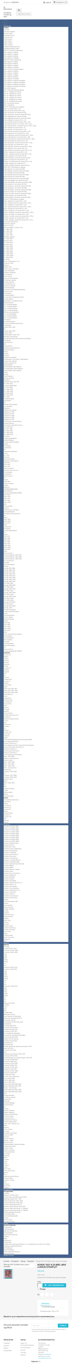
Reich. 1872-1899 (9, 756)
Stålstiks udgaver (9, 237)
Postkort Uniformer (10, 892)
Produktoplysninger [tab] (48, 1307)
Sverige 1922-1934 (9, 574)
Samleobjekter (8, 1233)
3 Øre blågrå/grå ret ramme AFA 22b (15, 116)
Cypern (6, 658)
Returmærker (8, 640)
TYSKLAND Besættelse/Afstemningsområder (18, 739)
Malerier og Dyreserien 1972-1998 (14, 1206)
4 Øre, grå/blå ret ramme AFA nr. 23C (15, 205)
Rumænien (7, 717)
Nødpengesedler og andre (12, 1212)
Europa (6, 911)
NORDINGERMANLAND (11, 489)
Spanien (6, 730)
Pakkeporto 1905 (9, 412)
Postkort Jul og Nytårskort (12, 860)
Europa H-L (7, 681)
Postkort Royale (9, 879)
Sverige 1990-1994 (10, 589)
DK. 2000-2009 (8, 256)
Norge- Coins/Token (10, 1088)
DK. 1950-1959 (8, 246)
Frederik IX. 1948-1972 (10, 986)
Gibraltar (6, 670)
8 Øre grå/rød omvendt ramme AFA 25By (16, 178)
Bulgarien (7, 664)
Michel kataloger (9, 1250)
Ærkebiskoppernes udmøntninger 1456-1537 (18, 1058)
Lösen (6, 613)
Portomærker (8, 274)
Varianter (7, 457)
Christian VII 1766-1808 (11, 950)
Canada (6, 1159)
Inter (5, 1052)
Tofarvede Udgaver (10, 88)
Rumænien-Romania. (10, 1133)
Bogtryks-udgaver (9, 224)
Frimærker (7, 1343)
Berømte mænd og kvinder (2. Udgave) (16, 1210)
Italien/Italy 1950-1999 (11, 692)
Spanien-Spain (8, 926)
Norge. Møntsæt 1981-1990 (12, 1086)
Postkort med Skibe (10, 881)
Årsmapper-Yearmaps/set (12, 513)
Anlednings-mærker (10, 357)
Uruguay (6, 1184)
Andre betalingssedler (11, 1216)
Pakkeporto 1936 (9, 417)
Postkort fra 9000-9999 (11, 841)
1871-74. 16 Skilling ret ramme (13, 99)
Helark (6, 372)
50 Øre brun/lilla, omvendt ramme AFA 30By (17, 193)
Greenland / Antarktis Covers (13, 425)
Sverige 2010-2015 (9, 602)
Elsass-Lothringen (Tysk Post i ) (14, 747)
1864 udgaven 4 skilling (11, 75)
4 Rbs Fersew (8, 39)
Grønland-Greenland (10, 898)
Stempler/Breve (9, 423)
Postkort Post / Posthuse (12, 873)
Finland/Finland (8, 1105)
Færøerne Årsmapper (11, 404)
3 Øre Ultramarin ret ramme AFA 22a (15, 112)
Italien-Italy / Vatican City (11, 1124)
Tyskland (6, 736)
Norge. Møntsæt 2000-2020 (13, 1091)
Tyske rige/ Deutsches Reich (13, 754)
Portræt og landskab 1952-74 (13, 1204)
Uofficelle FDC (8, 346)
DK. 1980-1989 (8, 252)
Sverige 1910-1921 (9, 572)
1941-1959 (7, 542)
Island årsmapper (9, 564)
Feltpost (6, 508)
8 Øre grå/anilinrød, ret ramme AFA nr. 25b (17, 137)
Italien (6, 687)
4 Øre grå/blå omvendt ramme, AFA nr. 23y (17, 122)
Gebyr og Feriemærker (11, 278)
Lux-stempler (8, 406)
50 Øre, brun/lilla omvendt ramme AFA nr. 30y (18, 161)
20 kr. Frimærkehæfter (11, 310)
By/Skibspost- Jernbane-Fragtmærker (16, 359)
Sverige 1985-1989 (9, 585)
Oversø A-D (7, 805)
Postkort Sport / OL (10, 884)
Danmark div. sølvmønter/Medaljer (14, 1035)
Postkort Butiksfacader (11, 843)
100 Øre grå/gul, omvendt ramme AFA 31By (17, 197)
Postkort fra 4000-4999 (11, 832)
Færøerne (7, 380)
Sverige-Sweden (9, 909)
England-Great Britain (11, 1114)
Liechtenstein (8, 700)
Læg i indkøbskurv (54, 1285)
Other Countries (9, 937)
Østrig (6, 794)
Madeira (6, 711)
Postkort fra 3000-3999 (11, 830)
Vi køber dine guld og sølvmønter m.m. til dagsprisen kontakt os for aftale (27, 1244)
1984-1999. (7, 519)
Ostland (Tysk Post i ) (10, 753)
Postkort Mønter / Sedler (12, 869)
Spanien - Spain (9, 1140)
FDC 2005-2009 (9, 600)
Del (42, 1294)
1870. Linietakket (9, 105)
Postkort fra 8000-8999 (11, 839)
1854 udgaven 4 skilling (11, 54)
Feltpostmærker (9, 619)
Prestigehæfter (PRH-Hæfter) (13, 369)
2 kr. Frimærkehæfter (10, 304)
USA (5, 818)
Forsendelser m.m (9, 284)
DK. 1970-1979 (8, 250)
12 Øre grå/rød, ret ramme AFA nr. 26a (15, 144)
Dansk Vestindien (9, 459)
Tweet (47, 1294)
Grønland (7, 408)
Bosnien (6, 662)
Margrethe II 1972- (9, 1003)
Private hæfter (8, 299)
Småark (6, 353)
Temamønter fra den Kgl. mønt (13, 1022)
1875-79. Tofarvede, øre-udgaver (14, 107)
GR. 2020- (7, 436)
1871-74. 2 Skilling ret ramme (12, 92)
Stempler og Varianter (11, 336)
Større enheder (9, 468)
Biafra (5, 1157)
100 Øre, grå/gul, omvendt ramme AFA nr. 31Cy (18, 220)
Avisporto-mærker (9, 286)
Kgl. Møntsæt (8, 1012)
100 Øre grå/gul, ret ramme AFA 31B (15, 195)
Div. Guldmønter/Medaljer (12, 1033)
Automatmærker (9, 288)
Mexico (6, 1172)
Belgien (6, 657)
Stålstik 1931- (8, 267)
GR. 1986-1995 (8, 431)
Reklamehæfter (9, 303)
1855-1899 (7, 623)
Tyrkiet (6, 790)
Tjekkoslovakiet (9, 796)
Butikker (23, 1355)
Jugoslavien (7, 698)
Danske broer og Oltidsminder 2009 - (15, 1197)
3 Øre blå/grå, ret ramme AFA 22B (14, 169)
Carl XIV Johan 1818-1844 (11, 1076)
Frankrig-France (9, 915)
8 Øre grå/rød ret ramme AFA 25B (14, 176)
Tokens (6, 1188)
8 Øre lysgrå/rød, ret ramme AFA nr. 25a (16, 133)
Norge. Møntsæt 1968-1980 (12, 1084)
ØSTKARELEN (8, 491)
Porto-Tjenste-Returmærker (13, 634)
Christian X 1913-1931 (10, 1031)
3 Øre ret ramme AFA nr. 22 (12, 109)
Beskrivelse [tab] (45, 1303)
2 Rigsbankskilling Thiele (11, 48)
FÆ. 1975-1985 (8, 387)
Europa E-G (7, 668)
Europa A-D (7, 655)
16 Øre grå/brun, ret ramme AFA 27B (15, 184)
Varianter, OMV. (8, 263)
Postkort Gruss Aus (10, 856)
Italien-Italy (7, 920)
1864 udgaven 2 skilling (11, 71)
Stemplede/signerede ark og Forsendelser (17, 338)
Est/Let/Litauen (9, 1116)
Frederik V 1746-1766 (10, 1069)
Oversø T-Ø (7, 817)
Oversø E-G (7, 807)
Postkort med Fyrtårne (11, 854)
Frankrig (6, 677)
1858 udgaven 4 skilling (11, 62)
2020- (5, 525)
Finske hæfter (8, 506)
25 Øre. (6, 962)
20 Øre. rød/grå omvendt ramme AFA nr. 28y (17, 154)
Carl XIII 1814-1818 (9, 1075)
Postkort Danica (9, 845)
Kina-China (7, 931)
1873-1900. (7, 465)
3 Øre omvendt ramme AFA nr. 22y (14, 111)
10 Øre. (6, 960)
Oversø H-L (7, 815)
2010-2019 (7, 523)
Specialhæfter (8, 365)
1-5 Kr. (6, 1007)
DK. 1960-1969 (8, 248)
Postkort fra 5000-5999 (11, 834)
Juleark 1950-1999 (9, 331)
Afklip (5, 1238)
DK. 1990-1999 (8, 254)
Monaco (6, 707)
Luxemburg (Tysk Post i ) (11, 751)
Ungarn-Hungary (9, 1150)
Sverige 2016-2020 (10, 606)
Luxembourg (8, 702)
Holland (6, 683)
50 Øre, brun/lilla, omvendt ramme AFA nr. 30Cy (18, 216)
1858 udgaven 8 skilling (11, 63)
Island (5, 534)
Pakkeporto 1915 (9, 414)
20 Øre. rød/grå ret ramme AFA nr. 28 (15, 152)
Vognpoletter (8, 1227)
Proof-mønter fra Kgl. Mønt (12, 1016)
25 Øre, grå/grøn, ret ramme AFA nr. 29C (16, 210)
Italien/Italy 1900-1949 (11, 690)
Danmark (6, 30)
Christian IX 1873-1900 (11, 1027)
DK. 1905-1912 (8, 231)
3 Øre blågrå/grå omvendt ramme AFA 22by (17, 118)
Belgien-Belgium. (9, 1112)
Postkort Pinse (8, 871)
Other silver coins (9, 1171)
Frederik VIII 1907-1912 (10, 967)
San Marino (7, 724)
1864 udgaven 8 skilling (11, 77)
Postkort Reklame (9, 877)
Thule (5, 453)
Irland (5, 696)
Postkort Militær (9, 866)
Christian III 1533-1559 (10, 1056)
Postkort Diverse (9, 894)
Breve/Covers (8, 33)
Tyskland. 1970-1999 (10, 775)
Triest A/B (7, 734)
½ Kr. (5, 980)
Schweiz (6, 726)
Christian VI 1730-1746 (10, 1067)
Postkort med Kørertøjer (12, 862)
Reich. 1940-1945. (9, 766)
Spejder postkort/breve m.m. (13, 883)
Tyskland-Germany (10, 928)
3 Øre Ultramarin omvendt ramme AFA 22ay (17, 114)
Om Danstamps (25, 1347)
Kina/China (7, 802)
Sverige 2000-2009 (10, 596)
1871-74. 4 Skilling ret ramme (12, 97)
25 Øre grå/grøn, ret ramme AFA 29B (15, 188)
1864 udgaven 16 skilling (11, 79)
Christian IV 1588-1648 (11, 1059)
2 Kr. (5, 965)
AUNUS (6, 485)
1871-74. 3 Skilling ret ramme (12, 94)
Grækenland (8, 679)
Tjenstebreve (8, 37)
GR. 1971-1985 (8, 429)
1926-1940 (7, 540)
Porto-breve (8, 276)
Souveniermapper (9, 321)
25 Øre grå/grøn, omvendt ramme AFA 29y (17, 158)
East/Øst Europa (9, 1221)
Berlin (5, 781)
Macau (6, 811)
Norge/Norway (8, 1044)
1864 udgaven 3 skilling (11, 73)
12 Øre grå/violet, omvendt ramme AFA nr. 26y (18, 143)
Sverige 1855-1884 (9, 568)
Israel (5, 1163)
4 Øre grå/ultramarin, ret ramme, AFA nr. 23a (18, 124)
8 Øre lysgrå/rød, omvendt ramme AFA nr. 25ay (18, 135)
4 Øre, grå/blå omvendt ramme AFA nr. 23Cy (17, 207)
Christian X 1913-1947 (10, 969)
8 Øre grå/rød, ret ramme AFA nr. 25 (15, 129)
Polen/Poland (8, 713)
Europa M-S (7, 704)
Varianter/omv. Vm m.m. (11, 470)
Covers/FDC (8, 685)
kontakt (23, 1350)
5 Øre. (6, 958)
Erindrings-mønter (10, 1020)
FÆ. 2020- (7, 397)
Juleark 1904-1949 (9, 327)
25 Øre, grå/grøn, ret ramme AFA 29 (15, 156)
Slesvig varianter (9, 378)
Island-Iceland (8, 905)
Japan (6, 933)
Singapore (7, 939)
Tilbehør (6, 1236)
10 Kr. (5, 1009)
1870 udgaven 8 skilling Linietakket (14, 84)
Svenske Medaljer (9, 1103)
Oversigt (23, 1352)
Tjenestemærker (9, 271)
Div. (5, 329)
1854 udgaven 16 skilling (11, 58)
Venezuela (7, 1186)
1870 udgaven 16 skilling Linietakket (15, 86)
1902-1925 (7, 538)
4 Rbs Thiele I (8, 41)
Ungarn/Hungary (9, 788)
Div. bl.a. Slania (8, 617)
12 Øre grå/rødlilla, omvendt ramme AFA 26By (18, 182)
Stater (6, 738)
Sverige (6, 566)
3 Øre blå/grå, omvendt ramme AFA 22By (16, 171)
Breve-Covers (8, 649)
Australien (7, 1154)
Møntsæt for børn (9, 1014)
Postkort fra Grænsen (11, 858)
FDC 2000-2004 (9, 598)
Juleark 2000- (8, 333)
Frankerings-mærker (10, 361)
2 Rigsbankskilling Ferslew (12, 47)
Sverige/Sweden (9, 1095)
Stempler (7, 562)
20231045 (14, 2)
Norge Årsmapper (9, 645)
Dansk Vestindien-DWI (11, 901)
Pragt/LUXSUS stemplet (11, 611)
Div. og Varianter (9, 561)
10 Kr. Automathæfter (10, 318)
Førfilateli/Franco (9, 35)
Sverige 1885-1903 (9, 570)
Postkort (6, 1345)
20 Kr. (5, 1093)
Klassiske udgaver (9, 31)
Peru (5, 1174)
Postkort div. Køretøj (10, 886)
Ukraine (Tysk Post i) (10, 743)
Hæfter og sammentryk (11, 758)
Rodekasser (7, 1240)
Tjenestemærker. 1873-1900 (13, 555)
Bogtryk (6, 265)
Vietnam (6, 820)
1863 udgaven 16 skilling (11, 67)
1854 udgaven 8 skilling (11, 56)
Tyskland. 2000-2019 (10, 777)
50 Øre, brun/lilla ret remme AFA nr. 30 (16, 160)
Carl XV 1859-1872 (9, 1080)
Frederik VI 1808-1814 (10, 1073)
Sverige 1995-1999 (9, 593)
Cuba (5, 1161)
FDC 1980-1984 (8, 583)
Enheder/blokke (9, 282)
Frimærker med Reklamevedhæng (14, 289)
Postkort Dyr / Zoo (9, 847)
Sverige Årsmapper (10, 610)
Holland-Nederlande (10, 1122)
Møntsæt (7, 1101)
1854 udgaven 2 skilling (11, 52)
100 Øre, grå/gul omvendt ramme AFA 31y (17, 165)
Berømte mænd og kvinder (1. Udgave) (16, 1208)
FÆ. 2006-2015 (8, 393)
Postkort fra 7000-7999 (11, 837)
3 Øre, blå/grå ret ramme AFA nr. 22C (15, 201)
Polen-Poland (8, 1129)
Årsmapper (7, 320)
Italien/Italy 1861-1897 (10, 689)
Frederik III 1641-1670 (10, 948)
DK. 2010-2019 (8, 257)
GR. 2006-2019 (8, 434)
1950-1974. (7, 498)
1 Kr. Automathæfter (10, 314)
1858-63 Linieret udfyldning (12, 60)
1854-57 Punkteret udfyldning (13, 50)
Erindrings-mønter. (10, 1097)
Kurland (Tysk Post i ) (10, 749)
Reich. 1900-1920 (9, 762)
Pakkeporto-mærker (10, 410)
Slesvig (6, 374)
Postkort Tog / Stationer (11, 888)
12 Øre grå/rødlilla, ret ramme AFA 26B (15, 180)
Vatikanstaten (8, 792)
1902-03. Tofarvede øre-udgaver (14, 199)
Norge (6, 621)
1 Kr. (5, 963)
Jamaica (6, 1165)
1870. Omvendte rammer (11, 103)
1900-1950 (7, 625)
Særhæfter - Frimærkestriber (13, 301)
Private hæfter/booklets (11, 442)
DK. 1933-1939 (8, 239)
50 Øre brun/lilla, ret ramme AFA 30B (15, 192)
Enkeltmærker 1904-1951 (11, 335)
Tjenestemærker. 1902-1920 (13, 557)
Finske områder (9, 483)
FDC (5, 344)
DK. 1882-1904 (8, 229)
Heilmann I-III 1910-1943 (11, 1195)
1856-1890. (7, 481)
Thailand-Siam (8, 813)
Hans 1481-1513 (8, 1048)
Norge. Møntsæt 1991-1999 (12, 1090)
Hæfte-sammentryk (10, 363)
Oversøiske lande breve (11, 800)
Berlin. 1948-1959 (9, 783)
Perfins (6, 352)
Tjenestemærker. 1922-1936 (13, 559)
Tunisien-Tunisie (9, 1180)
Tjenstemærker (9, 638)
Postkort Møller (9, 867)
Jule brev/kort (8, 342)
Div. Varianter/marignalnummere (14, 297)
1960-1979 (7, 544)
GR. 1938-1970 (8, 427)
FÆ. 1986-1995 (8, 389)
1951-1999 (7, 626)
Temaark (6, 355)
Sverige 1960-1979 (9, 579)
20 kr (5, 1011)
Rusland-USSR (8, 1135)
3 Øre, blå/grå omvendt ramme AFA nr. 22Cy (17, 203)
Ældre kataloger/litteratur (12, 1252)
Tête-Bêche (7, 293)
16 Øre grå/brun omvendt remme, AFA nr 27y (18, 150)
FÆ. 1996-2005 (8, 391)
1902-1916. (7, 466)
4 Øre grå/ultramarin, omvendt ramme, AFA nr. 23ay (20, 126)
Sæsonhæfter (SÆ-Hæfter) (13, 370)
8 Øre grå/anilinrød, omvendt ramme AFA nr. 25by (19, 139)
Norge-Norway (8, 907)
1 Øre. (5, 954)
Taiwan (6, 803)
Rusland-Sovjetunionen (11, 719)
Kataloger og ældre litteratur (13, 1246)
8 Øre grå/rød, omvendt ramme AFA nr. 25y (17, 131)
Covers (6, 721)
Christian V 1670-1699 (11, 1063)
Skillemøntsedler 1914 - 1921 (12, 1199)
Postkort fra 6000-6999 (11, 835)
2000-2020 (7, 502)
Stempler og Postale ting (12, 348)
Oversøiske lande (9, 1152)
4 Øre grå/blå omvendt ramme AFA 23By (16, 175)
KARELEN (6, 487)
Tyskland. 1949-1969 (10, 771)
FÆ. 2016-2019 (8, 395)
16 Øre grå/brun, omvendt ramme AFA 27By (17, 186)
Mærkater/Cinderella (10, 1231)
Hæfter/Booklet (9, 440)
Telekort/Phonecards (10, 1235)
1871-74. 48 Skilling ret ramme (13, 101)
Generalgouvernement (11, 741)
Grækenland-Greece (10, 1120)
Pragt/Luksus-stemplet (11, 510)
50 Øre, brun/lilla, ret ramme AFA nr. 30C (16, 214)
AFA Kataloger (8, 1248)
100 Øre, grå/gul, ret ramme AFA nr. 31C (16, 218)
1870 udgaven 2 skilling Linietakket (14, 80)
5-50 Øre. (7, 1005)
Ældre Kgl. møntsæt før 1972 (13, 1018)
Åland (5, 517)
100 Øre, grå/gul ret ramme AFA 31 (14, 163)
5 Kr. (5, 1001)
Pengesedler (8, 1350)
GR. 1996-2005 (8, 433)
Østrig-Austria (8, 916)
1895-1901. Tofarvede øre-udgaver (15, 167)
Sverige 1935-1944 (9, 576)
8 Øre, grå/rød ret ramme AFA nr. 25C (15, 208)
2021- (5, 504)
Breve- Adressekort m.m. (12, 261)
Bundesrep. (7, 770)
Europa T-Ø (7, 732)
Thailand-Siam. (8, 1178)
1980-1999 (7, 545)
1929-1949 (7, 497)
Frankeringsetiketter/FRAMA (13, 493)
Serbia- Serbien (9, 1139)
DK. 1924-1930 (8, 235)
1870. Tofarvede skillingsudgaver (14, 90)
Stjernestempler (9, 350)
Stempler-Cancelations (11, 461)
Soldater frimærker (10, 272)
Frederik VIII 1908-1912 (10, 1029)
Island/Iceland (8, 1043)
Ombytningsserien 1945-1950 (13, 1203)
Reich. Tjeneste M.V (10, 768)
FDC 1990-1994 (8, 591)
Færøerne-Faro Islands (11, 896)
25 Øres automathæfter (11, 312)
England (6, 672)
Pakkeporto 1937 (9, 419)
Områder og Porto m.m (11, 715)
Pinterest (52, 1294)
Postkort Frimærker (10, 852)
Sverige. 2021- (8, 608)
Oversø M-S (7, 809)
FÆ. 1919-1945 (8, 384)
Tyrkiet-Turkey (8, 1148)
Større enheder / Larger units (13, 227)
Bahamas (6, 1156)
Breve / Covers (8, 225)
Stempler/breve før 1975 (11, 382)
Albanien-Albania (9, 1110)
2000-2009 (7, 521)
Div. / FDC (7, 455)
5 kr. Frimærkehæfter (10, 306)
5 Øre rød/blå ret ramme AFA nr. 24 (15, 128)
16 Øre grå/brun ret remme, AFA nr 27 (15, 148)
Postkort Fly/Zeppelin (10, 850)
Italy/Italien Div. (8, 694)
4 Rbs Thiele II (8, 43)
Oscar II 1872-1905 (9, 1082)
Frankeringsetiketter (10, 385)
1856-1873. (7, 463)
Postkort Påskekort (10, 875)
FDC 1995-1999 (8, 594)
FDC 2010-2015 (8, 604)
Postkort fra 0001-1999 (11, 826)
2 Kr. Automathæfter (10, 316)
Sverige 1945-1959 (9, 577)
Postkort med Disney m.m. (12, 890)
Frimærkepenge (9, 1229)
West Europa (8, 1220)
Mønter (6, 1348)
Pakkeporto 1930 (9, 416)
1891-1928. (7, 495)
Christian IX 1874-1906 (11, 952)
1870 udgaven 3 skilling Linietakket (14, 82)
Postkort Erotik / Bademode (12, 849)
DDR (5, 786)
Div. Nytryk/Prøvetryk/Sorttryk (13, 323)
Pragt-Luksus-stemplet (11, 269)
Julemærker (7, 325)
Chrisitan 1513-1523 (10, 1050)
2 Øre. (6, 956)
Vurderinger (8, 1242)
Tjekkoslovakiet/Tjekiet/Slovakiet (14, 1144)
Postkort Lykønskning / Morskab (14, 864)
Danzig (6, 666)
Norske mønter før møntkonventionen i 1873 (18, 1046)
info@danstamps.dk (44, 1358)
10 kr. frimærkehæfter (11, 308)
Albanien (6, 660)
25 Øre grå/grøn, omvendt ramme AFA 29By (17, 190)
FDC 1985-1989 (8, 587)
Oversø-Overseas (9, 930)
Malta (5, 706)
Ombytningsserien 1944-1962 (13, 1201)
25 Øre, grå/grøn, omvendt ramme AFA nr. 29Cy (19, 212)
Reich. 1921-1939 (9, 764)
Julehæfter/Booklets (10, 451)
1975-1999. (7, 500)
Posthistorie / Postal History (13, 421)
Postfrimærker (8, 376)
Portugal (6, 709)
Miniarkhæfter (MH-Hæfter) (12, 367)
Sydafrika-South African (11, 1176)
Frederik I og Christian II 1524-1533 (14, 1054)
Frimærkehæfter (9, 295)
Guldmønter (7, 1024)
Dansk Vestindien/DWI (11, 1037)
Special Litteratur (9, 1253)
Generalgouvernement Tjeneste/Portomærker (19, 745)
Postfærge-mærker (10, 280)
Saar (5, 722)
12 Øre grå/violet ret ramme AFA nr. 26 (16, 141)
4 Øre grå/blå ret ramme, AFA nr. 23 (15, 120)
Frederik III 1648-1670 (10, 1061)
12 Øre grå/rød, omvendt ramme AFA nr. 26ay (18, 146)
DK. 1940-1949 (8, 242)
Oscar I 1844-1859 (9, 1078)
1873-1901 (7, 536)
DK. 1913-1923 (8, 233)
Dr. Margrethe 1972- (10, 1026)
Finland (6, 480)
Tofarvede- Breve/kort (11, 222)
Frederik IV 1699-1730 (10, 1065)
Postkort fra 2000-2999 (11, 828)
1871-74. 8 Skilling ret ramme (12, 95)
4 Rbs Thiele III (8, 45)
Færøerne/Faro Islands (11, 1039)
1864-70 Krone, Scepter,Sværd (13, 69)
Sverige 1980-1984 (9, 581)
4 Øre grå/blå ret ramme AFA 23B (14, 173)
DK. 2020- (7, 259)
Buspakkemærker (9, 512)
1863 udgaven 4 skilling (11, 65)
